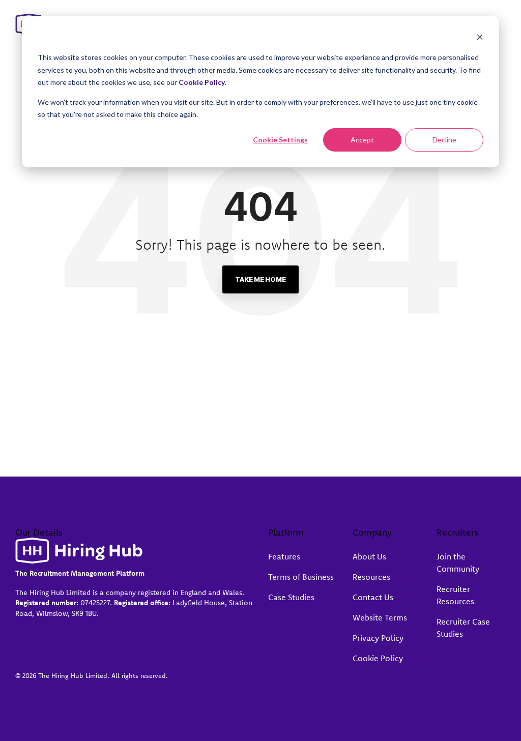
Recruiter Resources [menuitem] (455, 595)
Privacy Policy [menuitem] (378, 638)
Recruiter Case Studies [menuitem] (464, 627)
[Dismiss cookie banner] (479, 38)
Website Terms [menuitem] (380, 617)
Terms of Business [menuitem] (301, 577)
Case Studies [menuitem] (291, 597)
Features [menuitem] (284, 556)
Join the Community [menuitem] (458, 562)
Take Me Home (260, 279)
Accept (362, 139)
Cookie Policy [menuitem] (378, 658)
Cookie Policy (202, 82)
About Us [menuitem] (369, 556)
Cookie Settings (280, 139)
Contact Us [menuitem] (373, 597)
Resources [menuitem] (371, 577)
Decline (444, 139)
